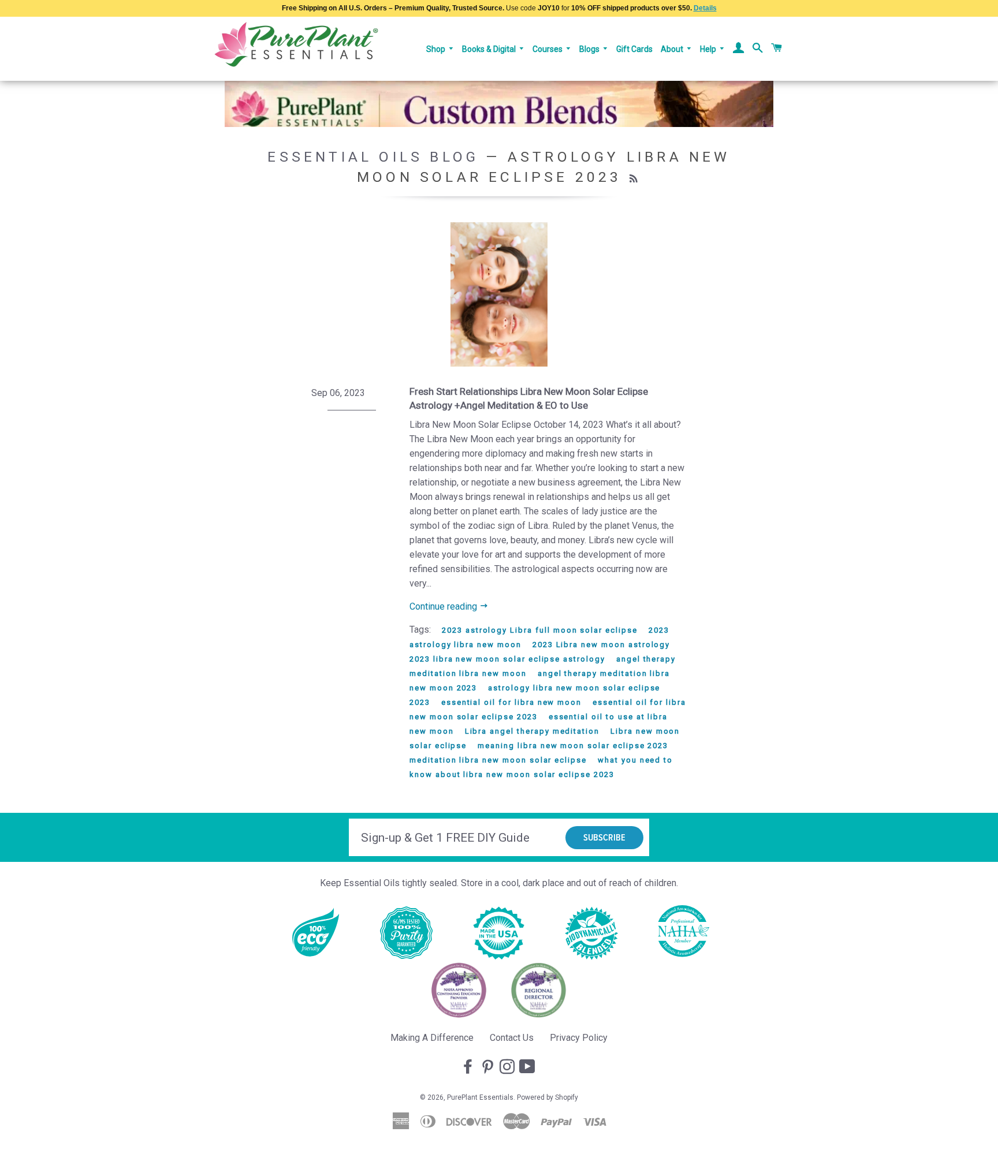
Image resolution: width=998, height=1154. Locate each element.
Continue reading (444, 606)
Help (709, 49)
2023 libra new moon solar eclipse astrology (507, 659)
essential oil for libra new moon (511, 702)
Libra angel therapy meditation (532, 731)
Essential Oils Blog (373, 156)
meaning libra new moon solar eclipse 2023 (573, 745)
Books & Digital (489, 49)
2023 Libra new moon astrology (601, 644)
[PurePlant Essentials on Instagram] (508, 1067)
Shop (436, 49)
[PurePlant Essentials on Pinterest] (488, 1067)
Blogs (590, 49)
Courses (548, 49)
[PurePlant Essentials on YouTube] (528, 1067)
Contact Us (512, 1037)
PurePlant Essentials (480, 1097)
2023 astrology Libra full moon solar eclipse (540, 630)
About (673, 49)
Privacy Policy (579, 1037)
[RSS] (635, 179)
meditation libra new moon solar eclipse (498, 760)
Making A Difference (432, 1037)
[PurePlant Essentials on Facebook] (469, 1067)
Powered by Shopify (547, 1097)
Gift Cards (634, 49)
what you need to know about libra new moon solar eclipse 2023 (541, 767)
